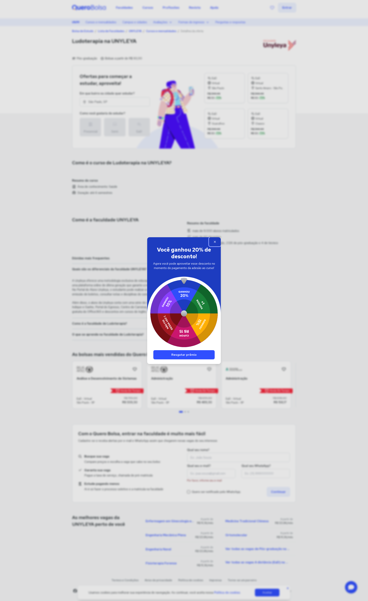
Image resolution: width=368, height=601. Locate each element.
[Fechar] (215, 241)
